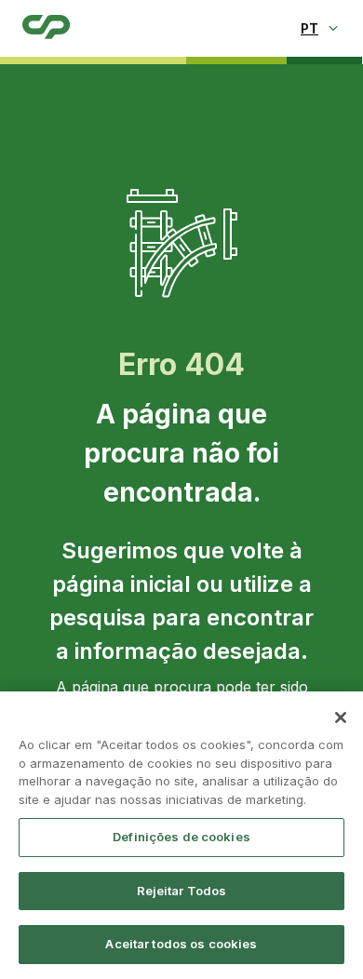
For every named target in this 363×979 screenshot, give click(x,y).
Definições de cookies (181, 836)
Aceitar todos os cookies (181, 943)
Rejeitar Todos (182, 890)
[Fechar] (340, 717)
